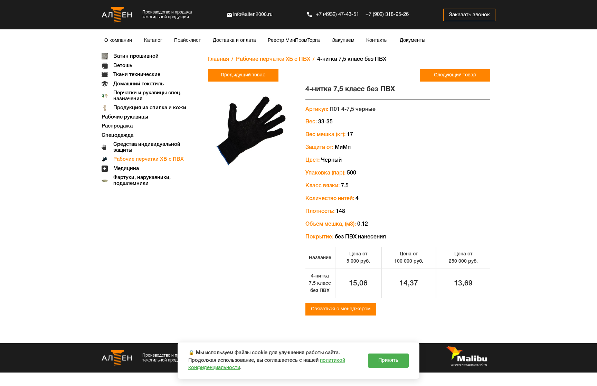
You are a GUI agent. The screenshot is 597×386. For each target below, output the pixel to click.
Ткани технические (136, 74)
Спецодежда (117, 135)
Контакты (377, 40)
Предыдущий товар (243, 75)
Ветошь (122, 65)
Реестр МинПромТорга (294, 40)
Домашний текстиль (138, 84)
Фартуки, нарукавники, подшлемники (142, 180)
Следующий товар (455, 75)
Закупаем (343, 40)
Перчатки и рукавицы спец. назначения (147, 96)
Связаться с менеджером (341, 309)
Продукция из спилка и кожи (149, 107)
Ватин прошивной (136, 56)
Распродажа (117, 126)
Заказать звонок (469, 14)
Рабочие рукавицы (125, 117)
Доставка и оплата (234, 40)
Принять (388, 360)
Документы (412, 40)
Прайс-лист (187, 40)
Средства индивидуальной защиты (146, 147)
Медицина (126, 168)
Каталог (153, 40)
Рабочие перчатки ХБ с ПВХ (148, 159)
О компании (118, 40)
